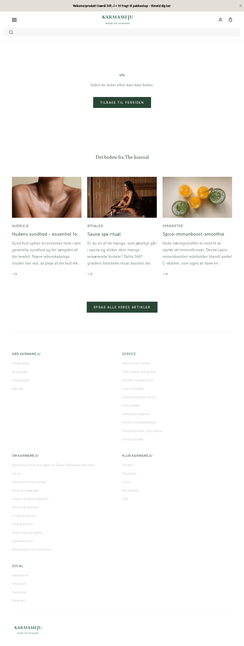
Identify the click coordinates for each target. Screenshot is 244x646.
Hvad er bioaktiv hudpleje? (30, 498)
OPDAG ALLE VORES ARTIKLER (122, 307)
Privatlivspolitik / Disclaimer (142, 430)
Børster (18, 388)
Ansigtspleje (20, 363)
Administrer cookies (136, 363)
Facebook (19, 592)
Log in (126, 481)
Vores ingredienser (25, 507)
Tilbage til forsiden (122, 102)
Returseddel (131, 405)
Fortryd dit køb (132, 439)
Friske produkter (24, 515)
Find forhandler (133, 388)
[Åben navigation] (14, 19)
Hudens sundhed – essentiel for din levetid (57, 234)
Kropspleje (20, 371)
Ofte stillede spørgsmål (138, 371)
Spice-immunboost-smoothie (193, 234)
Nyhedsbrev (20, 575)
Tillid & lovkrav (22, 524)
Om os (16, 473)
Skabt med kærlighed (27, 532)
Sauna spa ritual (104, 234)
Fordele (127, 465)
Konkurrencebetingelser (139, 422)
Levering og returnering (138, 397)
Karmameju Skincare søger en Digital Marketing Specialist (53, 465)
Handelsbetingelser (136, 414)
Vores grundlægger (25, 490)
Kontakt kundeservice (137, 380)
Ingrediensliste (22, 541)
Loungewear (21, 380)
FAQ (125, 498)
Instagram (19, 583)
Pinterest (18, 600)
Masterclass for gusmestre (31, 549)
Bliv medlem (130, 490)
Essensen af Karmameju (29, 481)
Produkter (129, 473)
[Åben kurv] (230, 19)
